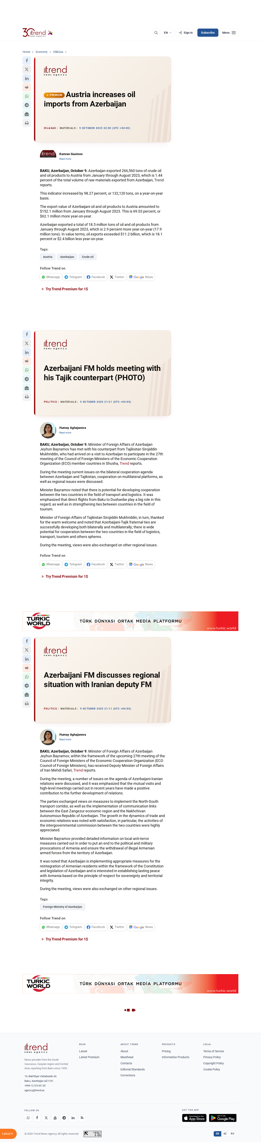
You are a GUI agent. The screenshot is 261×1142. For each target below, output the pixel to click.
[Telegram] (64, 1118)
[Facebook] (37, 1118)
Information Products (175, 1057)
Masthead (127, 1057)
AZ (225, 1133)
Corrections (128, 1075)
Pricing (166, 1051)
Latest (83, 1051)
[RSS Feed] (82, 1118)
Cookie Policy (211, 1069)
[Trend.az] (38, 32)
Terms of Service (213, 1051)
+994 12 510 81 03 (34, 1085)
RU (232, 1133)
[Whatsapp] (28, 1118)
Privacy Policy (212, 1057)
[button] (27, 60)
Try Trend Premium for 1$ (66, 289)
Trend (159, 180)
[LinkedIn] (73, 1118)
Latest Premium (89, 1057)
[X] (46, 1118)
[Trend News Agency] (35, 1048)
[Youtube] (55, 1118)
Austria (47, 256)
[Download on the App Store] (194, 1118)
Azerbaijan (67, 256)
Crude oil (88, 256)
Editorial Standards (133, 1069)
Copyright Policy (213, 1063)
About (124, 1051)
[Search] (156, 33)
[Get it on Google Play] (223, 1118)
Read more (65, 158)
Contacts (126, 1063)
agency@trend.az (34, 1090)
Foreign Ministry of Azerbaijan (62, 906)
